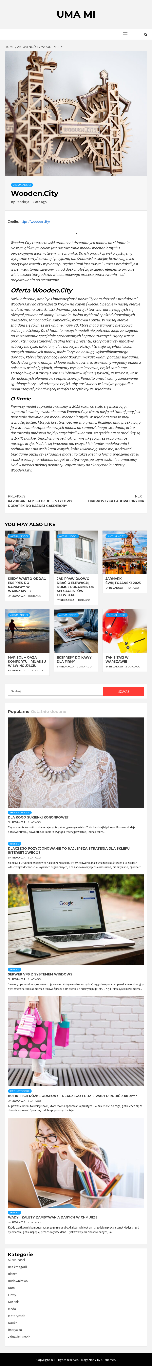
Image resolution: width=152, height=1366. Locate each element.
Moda (12, 1309)
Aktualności (22, 184)
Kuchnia (13, 1302)
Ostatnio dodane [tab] (48, 711)
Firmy (12, 1295)
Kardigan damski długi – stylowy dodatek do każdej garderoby (40, 501)
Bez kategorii (19, 812)
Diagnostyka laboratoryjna (116, 499)
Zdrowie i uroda (19, 1337)
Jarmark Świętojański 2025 (123, 581)
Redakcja (22, 202)
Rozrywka (15, 1330)
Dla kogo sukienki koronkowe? (38, 817)
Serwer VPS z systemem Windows (40, 974)
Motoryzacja (16, 1316)
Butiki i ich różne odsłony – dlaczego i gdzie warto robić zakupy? (72, 1096)
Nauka (12, 1323)
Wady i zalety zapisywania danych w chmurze (52, 1217)
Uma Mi (76, 14)
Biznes (14, 843)
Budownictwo (18, 1281)
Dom (11, 1288)
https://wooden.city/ (35, 221)
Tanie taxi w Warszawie (117, 660)
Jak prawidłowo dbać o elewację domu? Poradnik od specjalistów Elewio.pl (75, 587)
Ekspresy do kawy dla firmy (74, 660)
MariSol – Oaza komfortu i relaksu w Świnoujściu (27, 662)
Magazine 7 (88, 1360)
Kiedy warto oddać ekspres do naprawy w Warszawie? (27, 585)
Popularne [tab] (18, 711)
